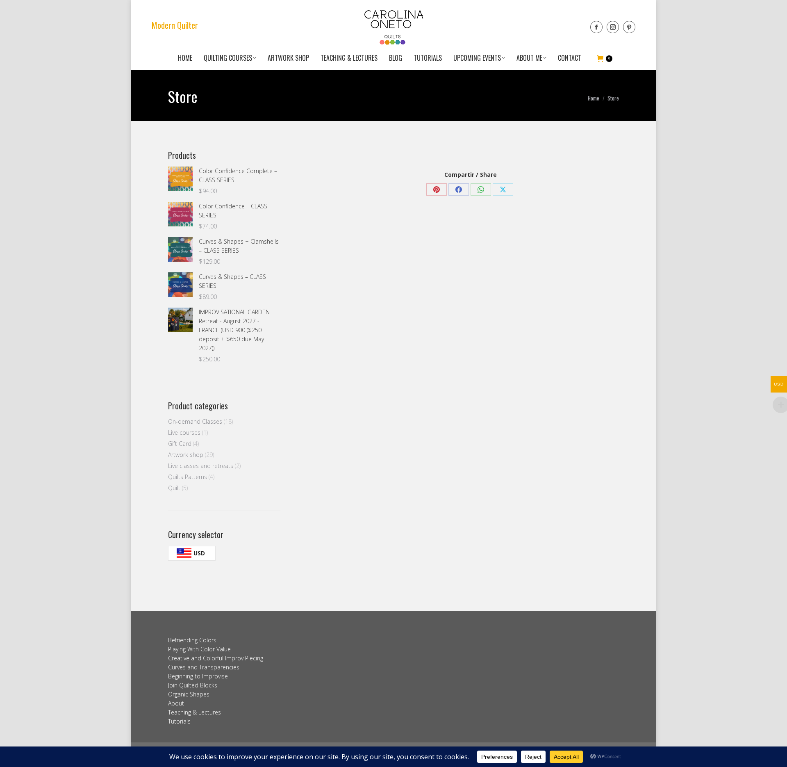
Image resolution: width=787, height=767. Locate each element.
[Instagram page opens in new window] (613, 27)
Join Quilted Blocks (192, 685)
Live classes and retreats (200, 466)
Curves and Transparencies (203, 667)
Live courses (184, 432)
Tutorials (179, 721)
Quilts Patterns (187, 477)
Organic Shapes (188, 694)
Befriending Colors (192, 640)
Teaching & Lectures (194, 712)
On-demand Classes (195, 421)
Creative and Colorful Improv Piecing (215, 658)
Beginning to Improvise (198, 676)
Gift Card (179, 443)
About (176, 703)
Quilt (174, 488)
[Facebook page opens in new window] (596, 27)
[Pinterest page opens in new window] (629, 27)
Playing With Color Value (199, 649)
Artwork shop (185, 455)
